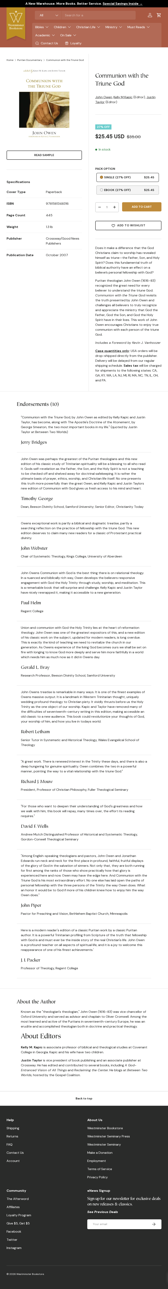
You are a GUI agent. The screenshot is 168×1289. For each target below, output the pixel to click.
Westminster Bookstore (105, 1128)
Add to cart (142, 207)
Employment (96, 1161)
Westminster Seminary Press (108, 1136)
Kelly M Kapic (123, 97)
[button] (158, 15)
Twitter (12, 1240)
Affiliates (13, 1207)
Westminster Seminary (104, 1144)
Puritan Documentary (29, 60)
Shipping (13, 1128)
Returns (12, 1136)
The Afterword (18, 1199)
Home (10, 60)
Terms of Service (99, 1169)
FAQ (9, 1144)
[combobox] (85, 15)
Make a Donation (99, 1152)
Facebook (14, 1231)
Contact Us (15, 1152)
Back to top (84, 1098)
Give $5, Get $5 (18, 1223)
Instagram (14, 1248)
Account (13, 1161)
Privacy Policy (97, 1177)
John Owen (103, 97)
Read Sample (44, 155)
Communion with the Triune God (65, 60)
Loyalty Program (19, 1215)
